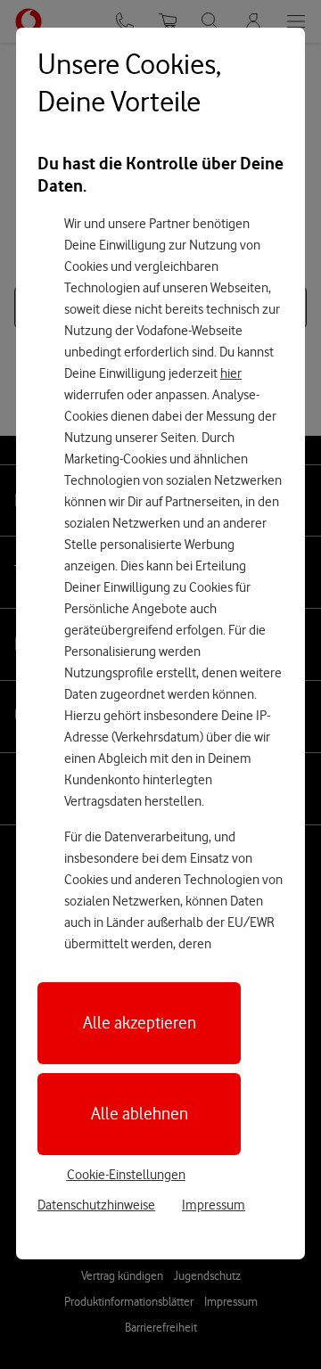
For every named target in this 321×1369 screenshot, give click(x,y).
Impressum (213, 1205)
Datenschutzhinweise (96, 1205)
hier (231, 373)
